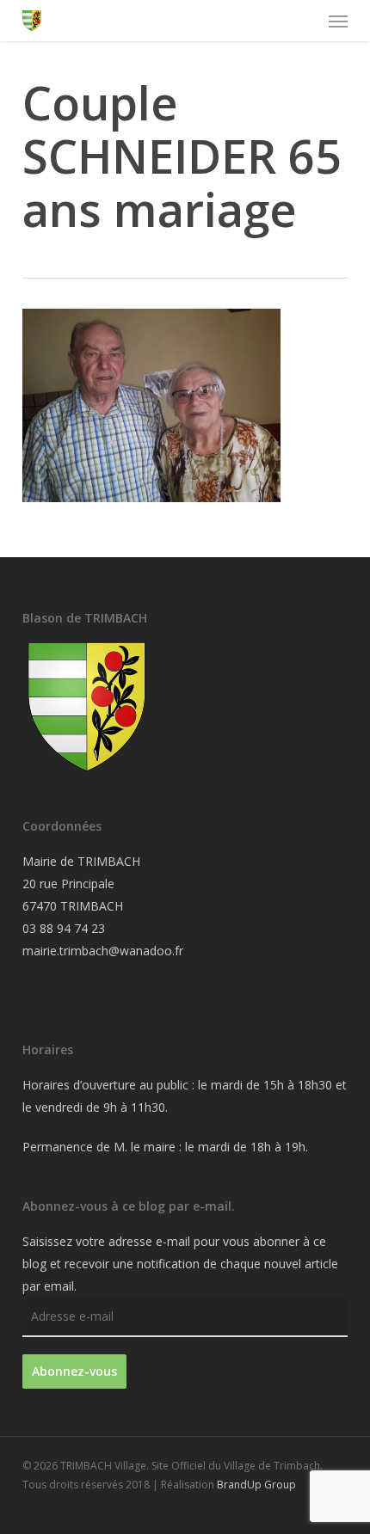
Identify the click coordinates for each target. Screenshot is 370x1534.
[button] (338, 20)
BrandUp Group (256, 1484)
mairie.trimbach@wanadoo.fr (102, 950)
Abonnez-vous (74, 1371)
